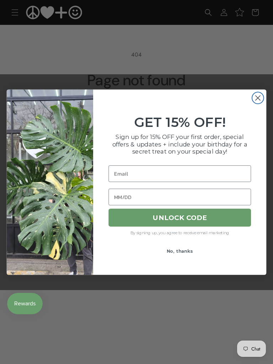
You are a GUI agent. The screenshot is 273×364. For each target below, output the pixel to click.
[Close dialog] (258, 98)
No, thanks (180, 250)
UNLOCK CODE (180, 217)
